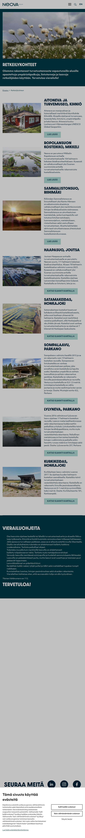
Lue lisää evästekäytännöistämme (15, 830)
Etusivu (5, 90)
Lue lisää (52, 135)
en (80, 4)
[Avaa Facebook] (77, 784)
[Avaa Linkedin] (51, 784)
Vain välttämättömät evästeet (67, 814)
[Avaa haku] (75, 4)
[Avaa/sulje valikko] (69, 4)
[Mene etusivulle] (11, 4)
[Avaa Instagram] (64, 784)
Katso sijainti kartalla (61, 291)
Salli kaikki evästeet (67, 807)
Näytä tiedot (67, 819)
